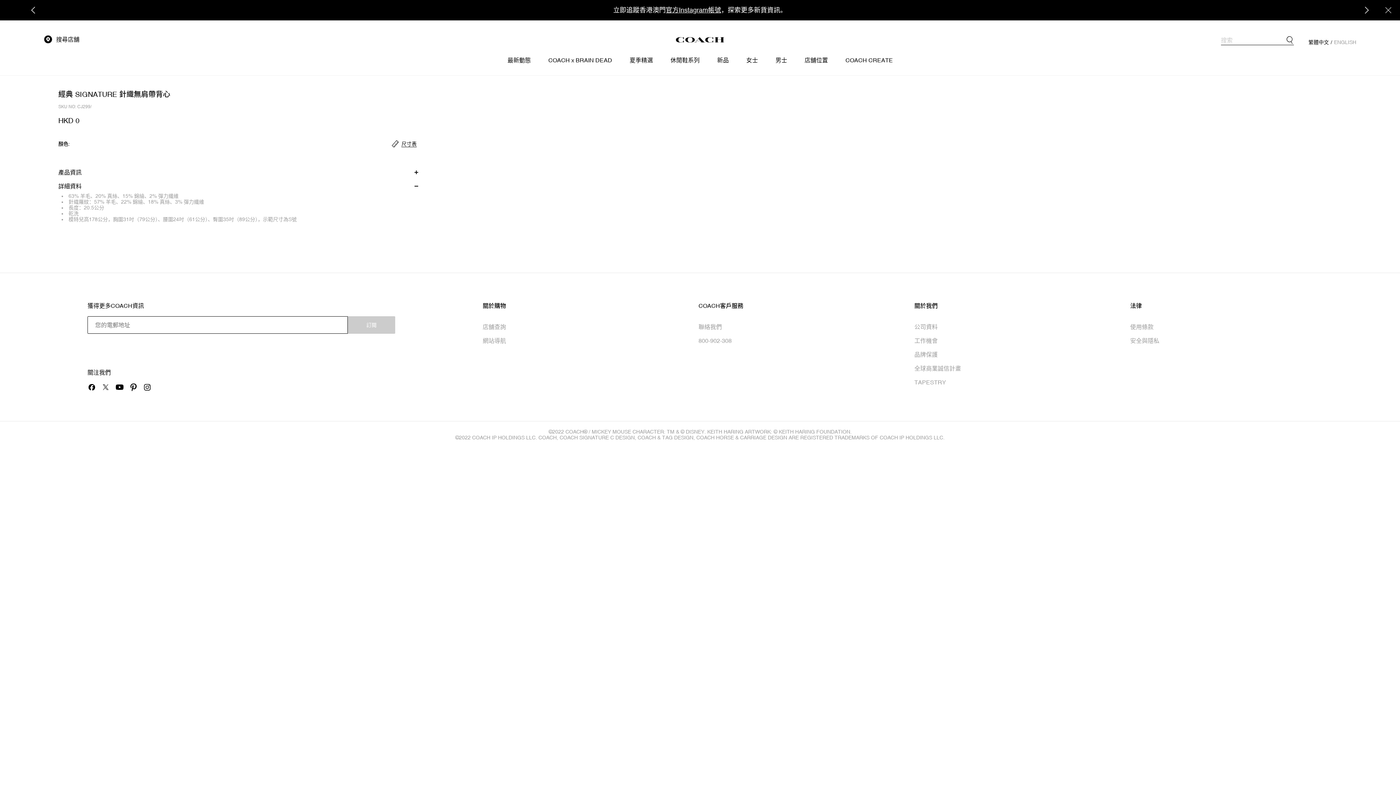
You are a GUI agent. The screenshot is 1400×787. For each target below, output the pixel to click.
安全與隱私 (1144, 340)
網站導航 (494, 340)
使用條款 (1142, 327)
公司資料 (926, 327)
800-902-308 (715, 340)
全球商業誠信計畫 (937, 368)
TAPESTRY (930, 382)
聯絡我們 (710, 327)
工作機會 (926, 340)
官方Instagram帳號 (693, 10)
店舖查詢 (494, 327)
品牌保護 (926, 354)
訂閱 (371, 325)
